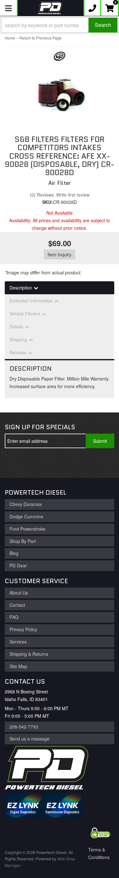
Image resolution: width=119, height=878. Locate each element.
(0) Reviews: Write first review (59, 195)
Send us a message (30, 738)
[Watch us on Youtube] (35, 463)
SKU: (47, 202)
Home (10, 37)
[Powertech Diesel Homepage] (50, 8)
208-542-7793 (24, 726)
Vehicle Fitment (25, 313)
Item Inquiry (59, 254)
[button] (59, 25)
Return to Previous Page (40, 37)
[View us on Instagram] (56, 463)
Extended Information (31, 300)
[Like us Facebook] (15, 463)
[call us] (92, 8)
